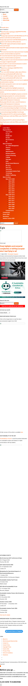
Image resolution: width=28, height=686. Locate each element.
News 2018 (11, 185)
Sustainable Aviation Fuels (13, 171)
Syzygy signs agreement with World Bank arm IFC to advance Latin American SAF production (13, 40)
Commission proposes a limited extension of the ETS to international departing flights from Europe (14, 111)
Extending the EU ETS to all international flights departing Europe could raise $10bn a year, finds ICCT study (13, 122)
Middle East (9, 135)
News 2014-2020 (10, 179)
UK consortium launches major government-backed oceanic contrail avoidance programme (13, 56)
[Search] (0, 221)
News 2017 (11, 187)
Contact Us (5, 643)
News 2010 (11, 202)
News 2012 (11, 198)
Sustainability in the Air (6, 438)
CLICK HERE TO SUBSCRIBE (10, 682)
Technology (9, 173)
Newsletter (6, 216)
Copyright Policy (7, 647)
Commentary (6, 212)
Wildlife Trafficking (11, 175)
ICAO (7, 161)
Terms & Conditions (8, 653)
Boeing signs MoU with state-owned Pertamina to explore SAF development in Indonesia (13, 103)
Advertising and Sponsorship (10, 641)
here (22, 432)
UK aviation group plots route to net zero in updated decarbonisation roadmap (13, 85)
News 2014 (11, 192)
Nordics (8, 137)
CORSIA (8, 157)
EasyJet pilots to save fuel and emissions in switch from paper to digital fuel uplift (13, 64)
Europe (8, 134)
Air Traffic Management (12, 145)
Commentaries (10, 210)
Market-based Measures (12, 163)
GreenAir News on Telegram (14, 631)
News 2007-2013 (10, 194)
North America (10, 139)
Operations (9, 169)
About (4, 14)
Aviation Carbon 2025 (8, 218)
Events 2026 (6, 214)
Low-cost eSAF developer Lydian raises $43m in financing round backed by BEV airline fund (12, 77)
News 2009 (11, 204)
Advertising (6, 20)
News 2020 (11, 181)
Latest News (6, 128)
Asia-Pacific (9, 132)
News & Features (7, 143)
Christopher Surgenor (13, 254)
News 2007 (11, 208)
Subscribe (5, 18)
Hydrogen (8, 159)
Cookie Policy (6, 645)
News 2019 (11, 183)
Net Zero (8, 165)
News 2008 (11, 206)
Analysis (8, 149)
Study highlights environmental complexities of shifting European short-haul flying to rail (12, 248)
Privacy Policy (6, 651)
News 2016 (11, 189)
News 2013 (11, 196)
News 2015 (11, 191)
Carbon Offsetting (11, 155)
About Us (5, 639)
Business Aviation (10, 153)
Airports (8, 147)
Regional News (7, 130)
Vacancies (5, 655)
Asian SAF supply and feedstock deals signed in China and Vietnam (14, 48)
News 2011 (11, 200)
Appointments (9, 151)
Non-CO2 (8, 167)
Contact (5, 16)
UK (6, 141)
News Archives (7, 177)
